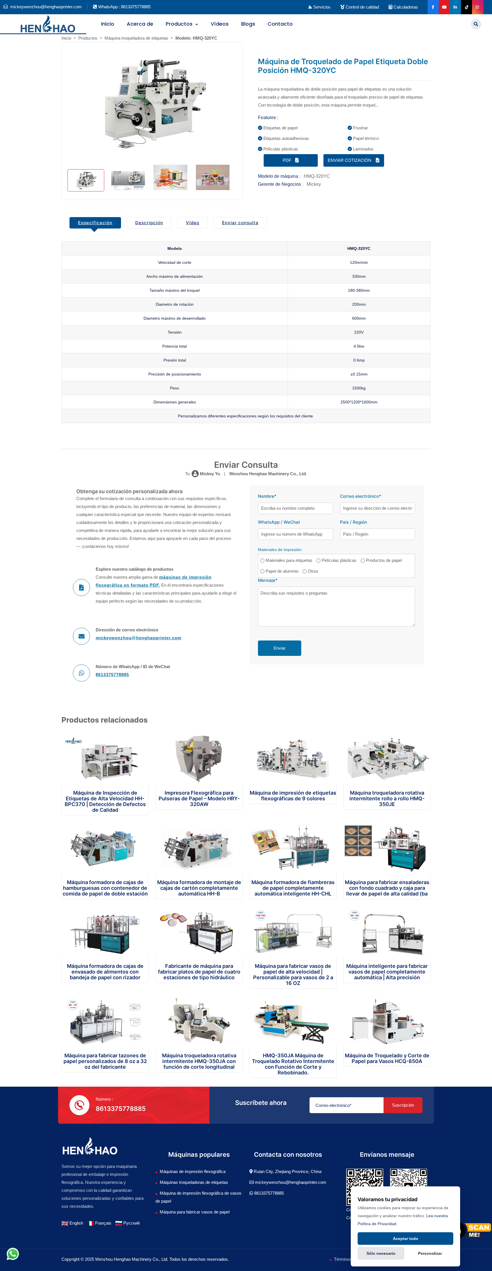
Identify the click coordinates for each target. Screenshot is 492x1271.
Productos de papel (384, 560)
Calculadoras (405, 7)
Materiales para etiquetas (289, 560)
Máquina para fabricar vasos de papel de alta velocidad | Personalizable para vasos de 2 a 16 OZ (293, 974)
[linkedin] (455, 7)
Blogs (248, 23)
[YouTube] (444, 7)
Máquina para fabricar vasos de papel (194, 1211)
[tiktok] (466, 7)
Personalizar (430, 1253)
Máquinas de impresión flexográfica (193, 1171)
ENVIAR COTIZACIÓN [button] (350, 160)
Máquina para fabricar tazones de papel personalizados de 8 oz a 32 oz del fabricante (105, 1061)
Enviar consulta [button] (240, 222)
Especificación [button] (95, 222)
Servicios (321, 7)
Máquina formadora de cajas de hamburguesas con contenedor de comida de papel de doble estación (105, 888)
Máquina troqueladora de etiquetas (136, 38)
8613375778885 (112, 674)
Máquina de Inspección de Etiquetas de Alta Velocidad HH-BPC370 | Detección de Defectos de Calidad (105, 801)
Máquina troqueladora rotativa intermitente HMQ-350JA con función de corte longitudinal (199, 1061)
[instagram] (477, 7)
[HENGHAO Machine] (47, 23)
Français (102, 1223)
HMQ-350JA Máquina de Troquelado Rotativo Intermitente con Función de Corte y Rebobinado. (293, 1064)
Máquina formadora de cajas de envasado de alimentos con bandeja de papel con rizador (105, 971)
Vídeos (220, 23)
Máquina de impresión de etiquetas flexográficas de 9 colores (293, 795)
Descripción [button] (149, 222)
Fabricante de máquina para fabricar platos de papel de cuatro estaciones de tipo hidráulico (199, 971)
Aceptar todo (405, 1238)
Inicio (107, 23)
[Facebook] (433, 7)
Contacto (280, 23)
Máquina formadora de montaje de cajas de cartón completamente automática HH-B (199, 888)
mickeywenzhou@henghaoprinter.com (138, 637)
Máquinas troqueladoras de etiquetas (194, 1182)
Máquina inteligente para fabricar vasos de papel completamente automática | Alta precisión (387, 971)
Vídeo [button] (192, 222)
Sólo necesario (380, 1253)
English (75, 1223)
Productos (180, 23)
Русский (131, 1223)
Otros (313, 571)
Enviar (280, 648)
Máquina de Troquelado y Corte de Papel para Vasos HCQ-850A (387, 1058)
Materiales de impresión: (280, 549)
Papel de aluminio (282, 571)
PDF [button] (287, 160)
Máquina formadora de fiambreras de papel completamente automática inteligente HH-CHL (293, 888)
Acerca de (140, 23)
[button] (476, 24)
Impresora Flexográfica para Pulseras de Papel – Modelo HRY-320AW (199, 798)
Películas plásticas (339, 560)
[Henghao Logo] (90, 1145)
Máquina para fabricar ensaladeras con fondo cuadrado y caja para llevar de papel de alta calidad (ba (387, 888)
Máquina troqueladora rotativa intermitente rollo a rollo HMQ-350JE (387, 798)
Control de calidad (362, 7)
